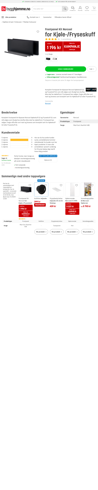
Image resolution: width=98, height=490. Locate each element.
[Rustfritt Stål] (54, 59)
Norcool (48, 103)
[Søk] (65, 9)
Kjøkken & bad (8, 22)
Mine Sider (80, 10)
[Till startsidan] (16, 8)
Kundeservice (73, 10)
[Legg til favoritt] (37, 31)
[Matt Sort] (48, 59)
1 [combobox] (91, 69)
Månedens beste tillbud (63, 17)
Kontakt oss (34, 17)
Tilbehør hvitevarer (29, 22)
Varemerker (47, 17)
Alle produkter (10, 17)
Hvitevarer (18, 22)
